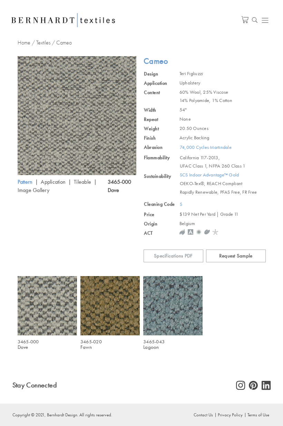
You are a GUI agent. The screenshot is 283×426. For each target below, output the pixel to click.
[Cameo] (77, 115)
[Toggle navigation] (265, 20)
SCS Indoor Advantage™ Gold (209, 175)
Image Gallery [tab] (33, 190)
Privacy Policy (230, 414)
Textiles (43, 42)
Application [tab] (53, 182)
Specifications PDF (173, 256)
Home (24, 42)
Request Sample (236, 256)
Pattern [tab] (25, 182)
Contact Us (203, 414)
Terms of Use (258, 414)
